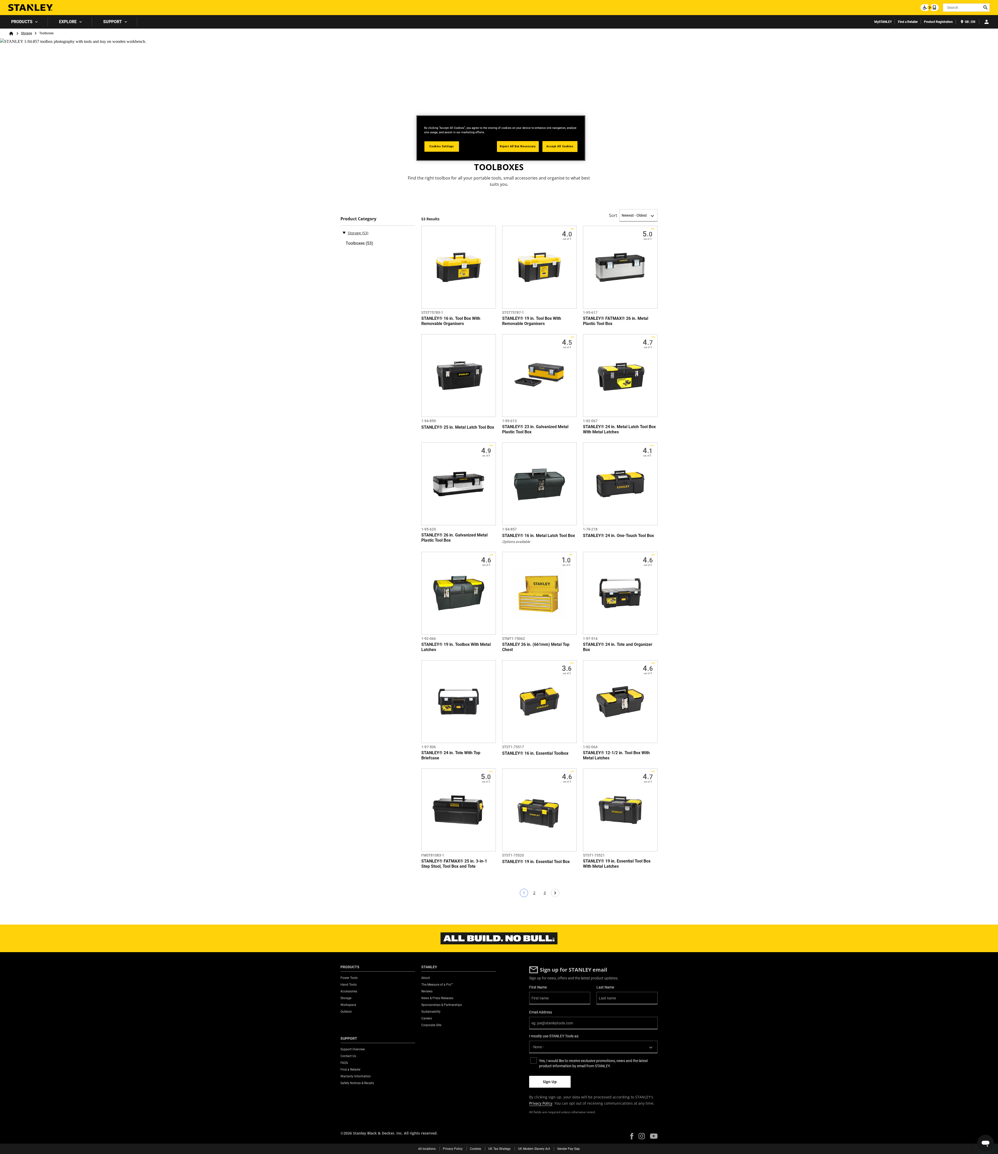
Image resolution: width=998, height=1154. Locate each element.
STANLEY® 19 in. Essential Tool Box (536, 861)
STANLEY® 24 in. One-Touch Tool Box (618, 535)
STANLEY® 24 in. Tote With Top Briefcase (450, 755)
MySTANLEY (883, 22)
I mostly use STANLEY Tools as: (554, 1036)
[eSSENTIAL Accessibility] (930, 7)
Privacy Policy (540, 1103)
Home (11, 33)
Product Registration (938, 22)
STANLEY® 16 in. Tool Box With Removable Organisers (450, 321)
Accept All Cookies (559, 146)
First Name (538, 987)
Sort (613, 215)
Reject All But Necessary (518, 146)
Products (21, 21)
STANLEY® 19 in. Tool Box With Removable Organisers (531, 321)
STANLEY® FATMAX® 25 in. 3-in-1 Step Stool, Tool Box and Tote (454, 864)
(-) (344, 232)
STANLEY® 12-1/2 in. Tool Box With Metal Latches (616, 755)
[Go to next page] (555, 893)
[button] (631, 1136)
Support (112, 21)
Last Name (605, 987)
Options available (516, 542)
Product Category (358, 219)
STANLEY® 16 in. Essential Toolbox (535, 753)
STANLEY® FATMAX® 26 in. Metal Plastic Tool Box (615, 321)
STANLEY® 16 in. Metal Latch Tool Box (538, 535)
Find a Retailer (908, 22)
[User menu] (986, 21)
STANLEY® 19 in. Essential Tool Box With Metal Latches (617, 864)
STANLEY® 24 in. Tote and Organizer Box (617, 647)
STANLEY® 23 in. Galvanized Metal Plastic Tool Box (535, 429)
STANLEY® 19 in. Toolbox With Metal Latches (456, 647)
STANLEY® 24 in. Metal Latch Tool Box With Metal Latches (619, 429)
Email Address (540, 1012)
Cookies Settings (441, 146)
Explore (68, 21)
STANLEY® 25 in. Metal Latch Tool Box (457, 427)
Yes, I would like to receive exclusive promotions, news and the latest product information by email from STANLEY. (593, 1063)
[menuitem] (24, 22)
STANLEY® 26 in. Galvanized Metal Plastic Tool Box (454, 538)
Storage (26, 33)
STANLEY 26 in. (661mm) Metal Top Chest (535, 647)
